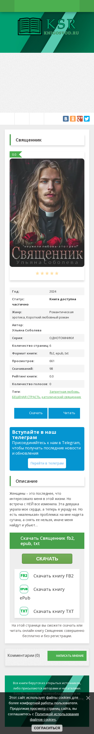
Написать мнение (70, 656)
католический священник (61, 397)
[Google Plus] (80, 119)
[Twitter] (87, 119)
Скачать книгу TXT (54, 611)
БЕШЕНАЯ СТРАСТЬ (26, 397)
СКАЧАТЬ (47, 558)
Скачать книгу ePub (42, 593)
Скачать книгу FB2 (54, 576)
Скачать (36, 413)
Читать (69, 413)
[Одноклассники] (73, 119)
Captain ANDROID (47, 27)
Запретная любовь (64, 391)
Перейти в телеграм (47, 463)
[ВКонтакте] (66, 119)
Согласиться (47, 728)
